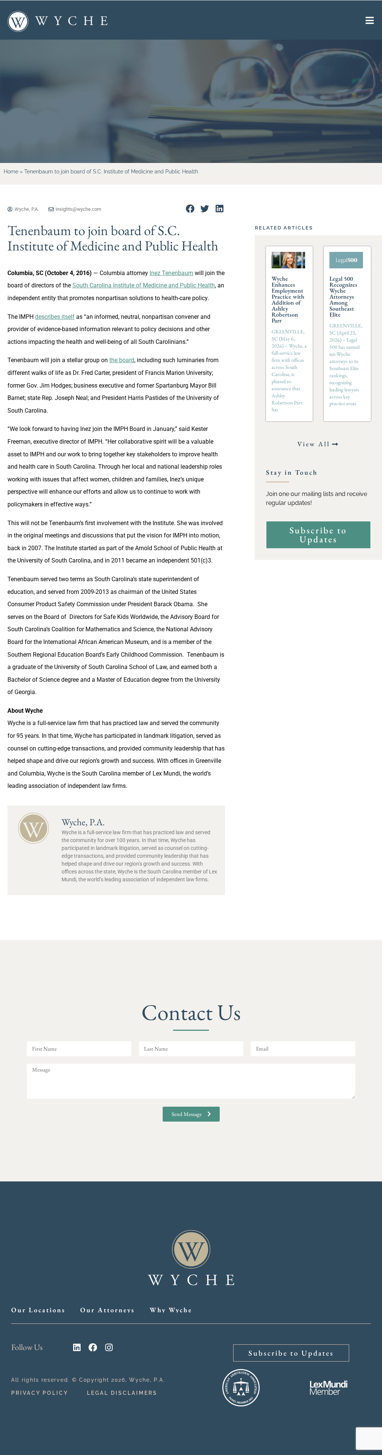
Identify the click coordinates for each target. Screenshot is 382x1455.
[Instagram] (108, 1347)
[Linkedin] (76, 1347)
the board (121, 360)
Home (11, 172)
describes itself (55, 316)
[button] (190, 208)
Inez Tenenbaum (171, 273)
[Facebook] (92, 1347)
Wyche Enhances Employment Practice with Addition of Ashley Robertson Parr (288, 299)
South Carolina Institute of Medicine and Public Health (143, 285)
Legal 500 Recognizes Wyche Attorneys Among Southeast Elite (343, 296)
